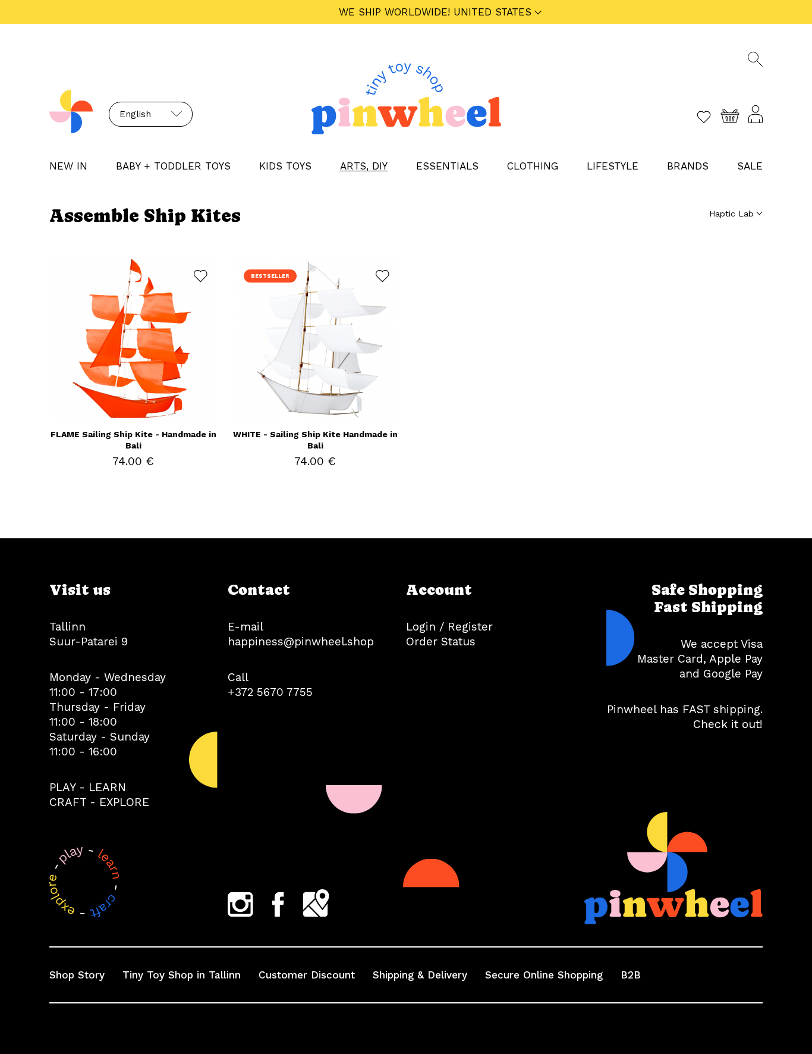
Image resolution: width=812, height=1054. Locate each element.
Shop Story (77, 975)
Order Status (441, 641)
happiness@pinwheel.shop (301, 641)
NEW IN (68, 166)
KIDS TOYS (285, 166)
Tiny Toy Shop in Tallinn (181, 975)
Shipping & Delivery (420, 975)
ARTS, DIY (364, 166)
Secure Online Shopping (544, 975)
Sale (750, 166)
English (135, 114)
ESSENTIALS (447, 166)
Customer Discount (307, 975)
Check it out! (728, 724)
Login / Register (449, 626)
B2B (631, 975)
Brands (688, 166)
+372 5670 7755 (270, 692)
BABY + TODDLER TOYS (173, 166)
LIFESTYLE (612, 166)
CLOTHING (532, 166)
